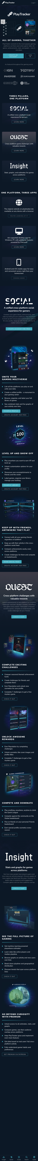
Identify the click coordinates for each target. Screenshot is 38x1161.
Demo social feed (11, 562)
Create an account (13, 55)
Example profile (11, 411)
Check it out (19, 617)
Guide (34, 1160)
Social (19, 1160)
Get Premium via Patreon (15, 1054)
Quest (11, 1160)
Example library (11, 485)
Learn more (19, 122)
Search (26, 1160)
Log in (30, 55)
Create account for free (19, 329)
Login (33, 3)
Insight (4, 1160)
